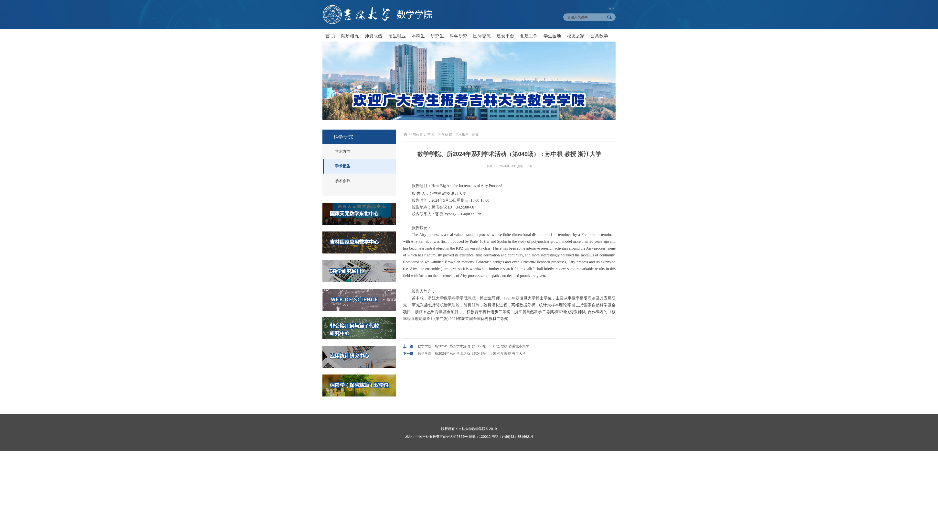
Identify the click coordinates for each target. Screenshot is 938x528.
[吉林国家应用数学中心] (359, 242)
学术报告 (343, 166)
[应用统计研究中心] (359, 357)
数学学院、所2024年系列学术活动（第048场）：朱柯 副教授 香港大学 (472, 353)
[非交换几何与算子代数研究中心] (359, 328)
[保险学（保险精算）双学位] (359, 385)
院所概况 (350, 35)
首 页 (330, 35)
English (611, 8)
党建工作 (529, 35)
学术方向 (343, 151)
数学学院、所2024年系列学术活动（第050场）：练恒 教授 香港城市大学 (473, 346)
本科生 (418, 35)
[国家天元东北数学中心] (359, 214)
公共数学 (599, 35)
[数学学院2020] (377, 14)
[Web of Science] (359, 300)
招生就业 (397, 35)
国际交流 (482, 35)
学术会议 (343, 181)
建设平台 (505, 35)
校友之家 (576, 35)
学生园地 (552, 35)
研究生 (437, 35)
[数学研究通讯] (359, 271)
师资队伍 (373, 35)
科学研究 (458, 35)
